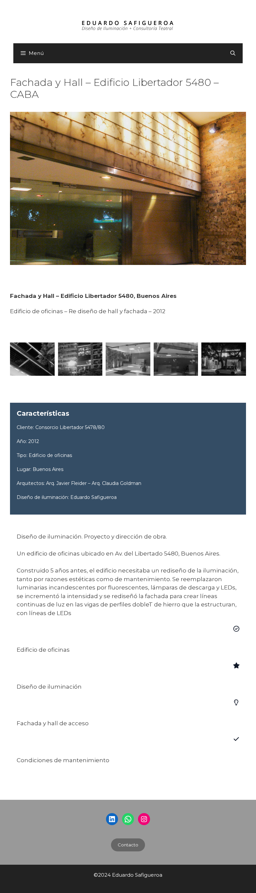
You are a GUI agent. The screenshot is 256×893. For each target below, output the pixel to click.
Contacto (128, 844)
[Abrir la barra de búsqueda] (233, 53)
